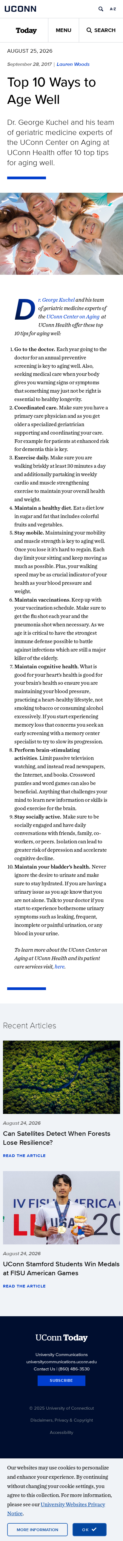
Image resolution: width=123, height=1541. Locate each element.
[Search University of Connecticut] (101, 9)
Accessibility (61, 1432)
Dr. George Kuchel (57, 300)
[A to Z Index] (113, 9)
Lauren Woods (73, 64)
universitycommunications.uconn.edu (61, 1361)
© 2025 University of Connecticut (61, 1408)
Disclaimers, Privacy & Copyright (61, 1420)
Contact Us (44, 1369)
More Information (37, 1530)
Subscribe (61, 1380)
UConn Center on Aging (73, 316)
